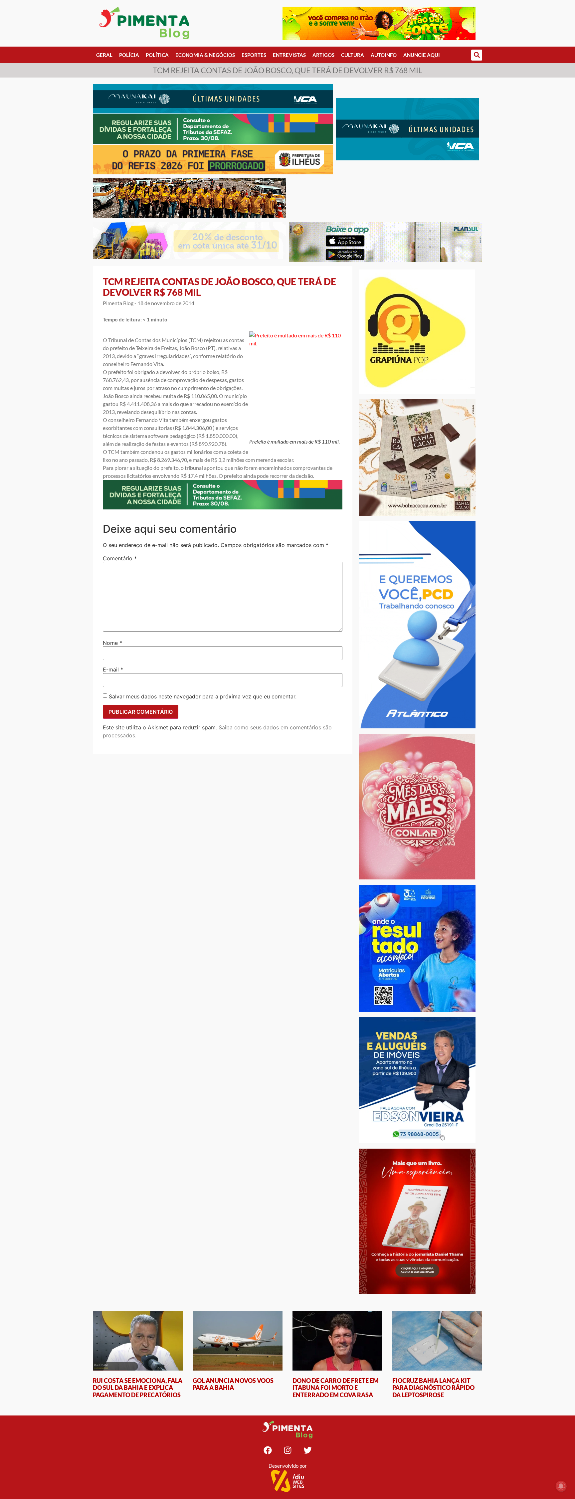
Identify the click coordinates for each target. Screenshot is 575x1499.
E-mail (113, 669)
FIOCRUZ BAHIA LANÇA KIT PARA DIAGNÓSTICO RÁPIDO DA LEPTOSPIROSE (433, 1388)
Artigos (323, 55)
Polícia (129, 55)
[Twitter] (307, 1450)
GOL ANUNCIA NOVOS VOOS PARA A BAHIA (233, 1384)
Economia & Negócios (205, 55)
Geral (104, 55)
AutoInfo (384, 55)
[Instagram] (287, 1450)
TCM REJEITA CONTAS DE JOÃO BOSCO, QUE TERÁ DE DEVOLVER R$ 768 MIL (219, 287)
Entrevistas (289, 55)
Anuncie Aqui (421, 55)
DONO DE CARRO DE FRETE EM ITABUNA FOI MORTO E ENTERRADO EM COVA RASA (335, 1388)
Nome (112, 643)
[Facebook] (267, 1450)
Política (157, 55)
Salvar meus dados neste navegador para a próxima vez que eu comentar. (202, 696)
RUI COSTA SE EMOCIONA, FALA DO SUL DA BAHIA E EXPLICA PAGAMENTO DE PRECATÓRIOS (137, 1388)
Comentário (120, 558)
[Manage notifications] (561, 1486)
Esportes (254, 55)
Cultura (352, 55)
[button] (476, 55)
